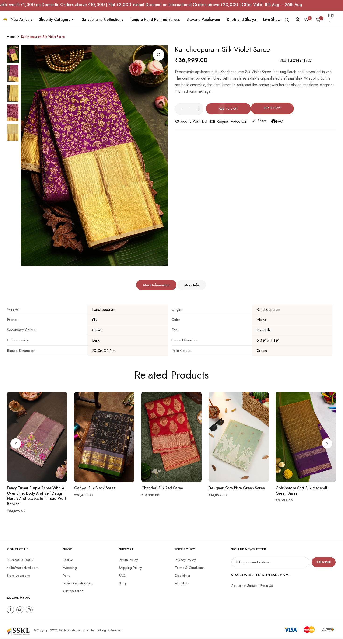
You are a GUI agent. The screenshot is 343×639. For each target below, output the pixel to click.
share (262, 121)
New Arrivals (21, 19)
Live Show (271, 19)
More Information (156, 285)
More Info (191, 285)
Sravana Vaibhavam (203, 19)
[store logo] (5, 19)
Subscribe (323, 562)
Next (327, 443)
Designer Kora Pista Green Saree (237, 488)
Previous (15, 443)
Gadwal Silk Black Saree (95, 488)
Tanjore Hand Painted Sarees (155, 19)
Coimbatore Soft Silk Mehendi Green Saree (301, 491)
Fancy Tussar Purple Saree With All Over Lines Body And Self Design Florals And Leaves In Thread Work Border (37, 496)
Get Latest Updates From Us (252, 585)
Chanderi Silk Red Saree (162, 488)
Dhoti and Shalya (241, 19)
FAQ (279, 121)
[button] (331, 19)
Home (11, 36)
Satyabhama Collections (102, 19)
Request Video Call (232, 121)
